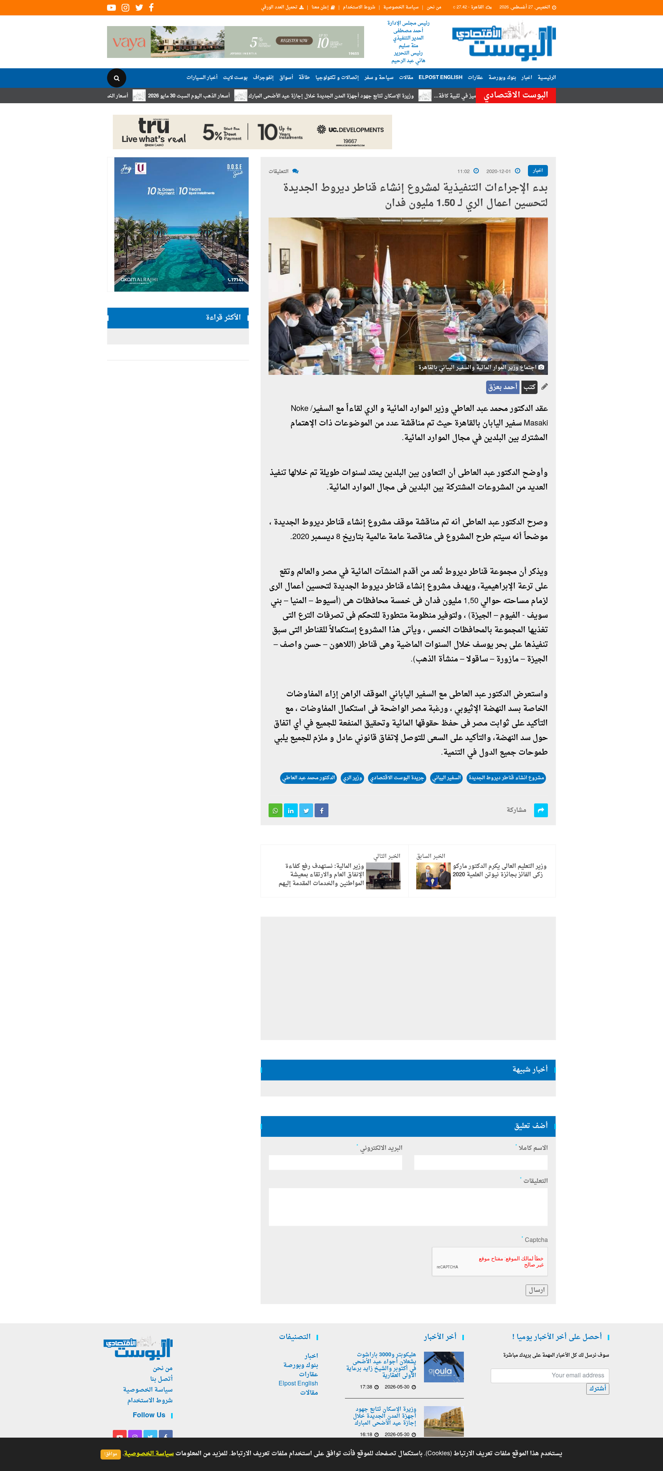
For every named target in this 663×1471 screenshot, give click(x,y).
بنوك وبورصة (502, 77)
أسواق (286, 77)
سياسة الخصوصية (401, 8)
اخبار (526, 77)
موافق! (110, 1454)
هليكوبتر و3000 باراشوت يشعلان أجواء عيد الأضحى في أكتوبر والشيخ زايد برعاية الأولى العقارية (381, 1365)
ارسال (537, 1290)
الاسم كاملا (531, 1148)
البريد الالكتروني (379, 1148)
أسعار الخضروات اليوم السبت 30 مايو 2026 (125, 96)
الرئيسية (547, 77)
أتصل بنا (161, 1379)
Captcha (534, 1240)
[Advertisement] (590, 249)
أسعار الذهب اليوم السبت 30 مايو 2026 (232, 96)
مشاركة (516, 810)
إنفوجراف (263, 77)
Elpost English (440, 77)
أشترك (597, 1389)
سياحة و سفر (379, 77)
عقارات (475, 77)
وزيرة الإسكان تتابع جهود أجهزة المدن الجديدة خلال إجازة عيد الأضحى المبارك (374, 96)
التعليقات (279, 171)
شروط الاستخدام (359, 8)
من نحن (434, 8)
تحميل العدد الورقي (279, 8)
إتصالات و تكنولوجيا (337, 77)
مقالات (406, 77)
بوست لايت (235, 77)
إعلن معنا (320, 8)
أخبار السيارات (202, 77)
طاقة (304, 77)
